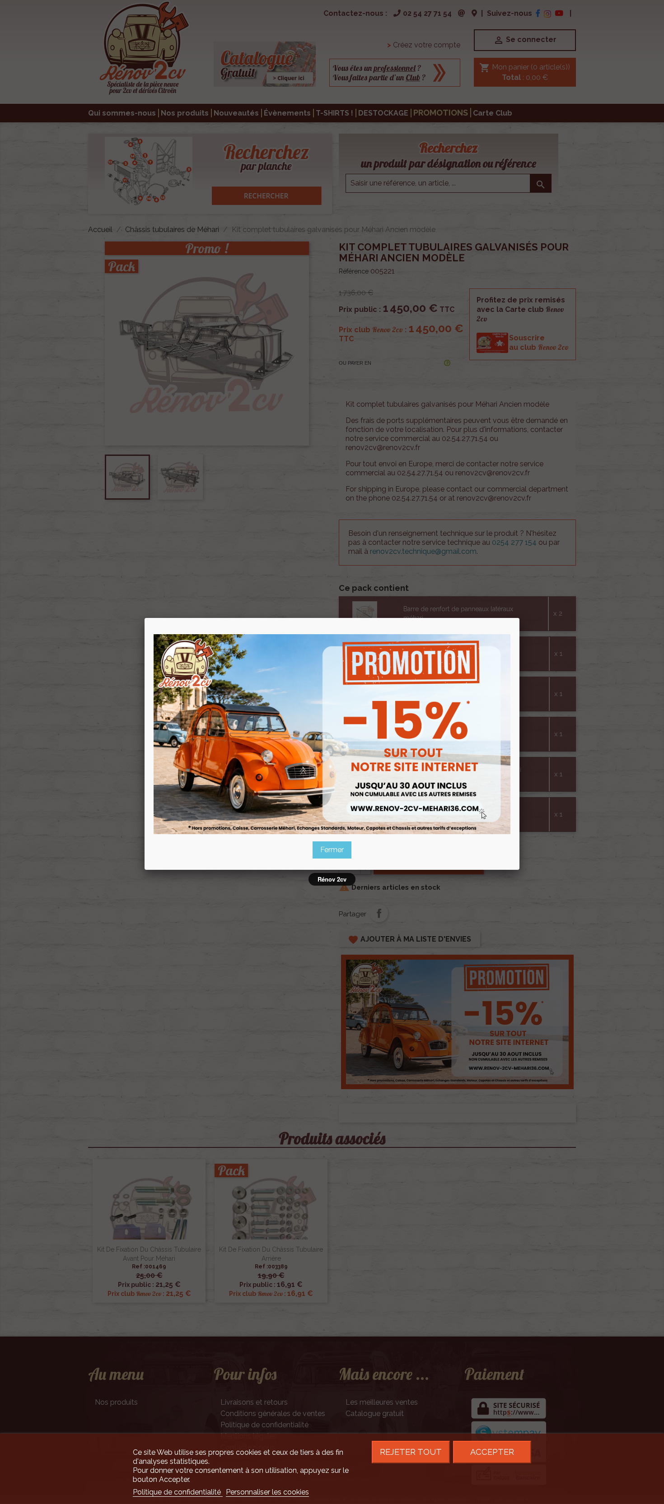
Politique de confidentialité (178, 1492)
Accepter (492, 1452)
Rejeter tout (411, 1452)
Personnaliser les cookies (267, 1492)
